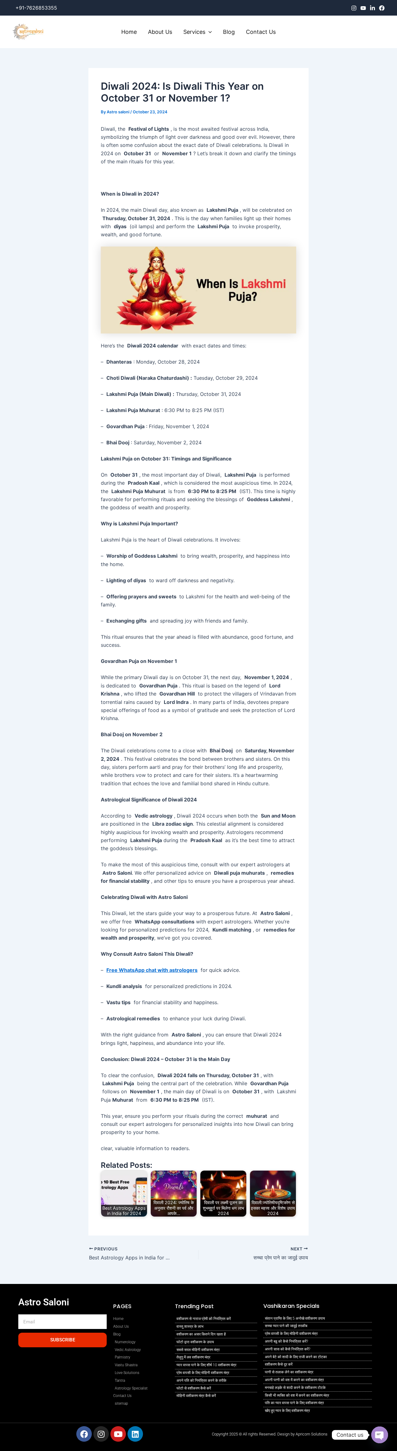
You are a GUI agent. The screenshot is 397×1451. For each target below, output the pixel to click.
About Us (160, 32)
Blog (229, 32)
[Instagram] (354, 8)
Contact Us (261, 32)
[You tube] (363, 8)
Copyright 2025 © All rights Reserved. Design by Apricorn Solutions (270, 1434)
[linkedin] (372, 8)
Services (194, 32)
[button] (208, 32)
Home (129, 32)
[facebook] (382, 8)
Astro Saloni (43, 1302)
